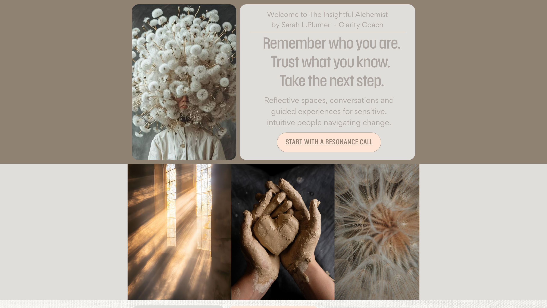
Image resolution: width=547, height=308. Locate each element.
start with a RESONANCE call (329, 142)
